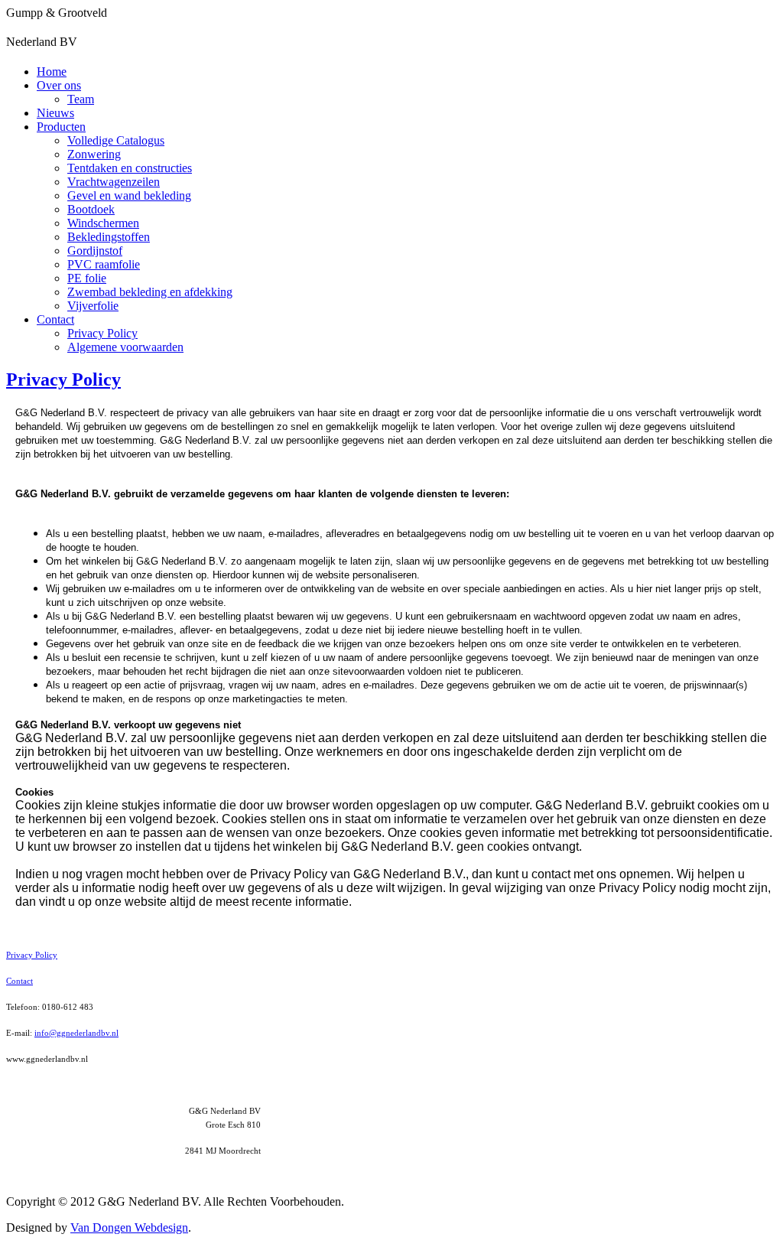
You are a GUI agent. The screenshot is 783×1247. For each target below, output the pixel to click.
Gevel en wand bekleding (129, 195)
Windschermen (103, 223)
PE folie (86, 278)
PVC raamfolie (103, 264)
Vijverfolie (93, 305)
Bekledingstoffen (108, 236)
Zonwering (94, 154)
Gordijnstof (94, 250)
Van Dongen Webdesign (129, 1227)
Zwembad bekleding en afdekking (149, 291)
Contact (55, 319)
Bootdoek (91, 209)
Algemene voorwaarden (125, 346)
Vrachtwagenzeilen (113, 181)
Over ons (59, 85)
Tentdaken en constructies (129, 167)
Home (52, 71)
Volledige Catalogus (115, 140)
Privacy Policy (102, 333)
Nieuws (55, 112)
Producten (61, 126)
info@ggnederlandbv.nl (76, 1032)
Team (80, 99)
